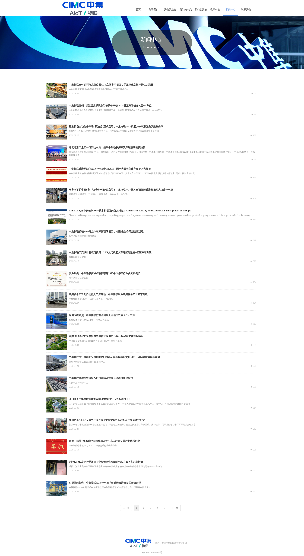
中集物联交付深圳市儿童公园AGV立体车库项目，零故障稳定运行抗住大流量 (111, 84)
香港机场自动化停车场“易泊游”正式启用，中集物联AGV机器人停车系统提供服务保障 (116, 126)
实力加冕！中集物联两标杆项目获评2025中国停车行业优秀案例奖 (104, 273)
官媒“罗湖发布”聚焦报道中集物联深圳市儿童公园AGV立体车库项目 (106, 336)
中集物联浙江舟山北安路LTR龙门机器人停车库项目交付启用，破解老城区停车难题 (114, 357)
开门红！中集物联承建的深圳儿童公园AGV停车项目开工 (100, 399)
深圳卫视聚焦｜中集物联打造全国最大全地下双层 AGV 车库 (102, 315)
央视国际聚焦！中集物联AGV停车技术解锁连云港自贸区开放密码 (105, 482)
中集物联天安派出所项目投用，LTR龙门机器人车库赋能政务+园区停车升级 (110, 252)
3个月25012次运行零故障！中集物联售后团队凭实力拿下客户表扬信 (106, 461)
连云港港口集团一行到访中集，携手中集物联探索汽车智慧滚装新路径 (107, 147)
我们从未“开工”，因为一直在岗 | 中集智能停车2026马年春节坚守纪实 (107, 420)
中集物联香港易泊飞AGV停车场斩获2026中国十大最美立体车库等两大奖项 (110, 168)
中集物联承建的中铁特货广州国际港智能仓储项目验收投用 (101, 378)
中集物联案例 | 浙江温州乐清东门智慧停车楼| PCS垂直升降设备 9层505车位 (110, 105)
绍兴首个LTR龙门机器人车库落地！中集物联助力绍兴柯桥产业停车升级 (108, 294)
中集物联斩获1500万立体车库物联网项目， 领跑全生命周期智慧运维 (106, 231)
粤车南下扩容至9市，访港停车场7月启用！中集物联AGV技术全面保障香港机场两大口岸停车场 (121, 189)
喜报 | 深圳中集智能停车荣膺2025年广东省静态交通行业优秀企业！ (105, 441)
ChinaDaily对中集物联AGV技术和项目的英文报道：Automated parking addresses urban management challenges (130, 210)
